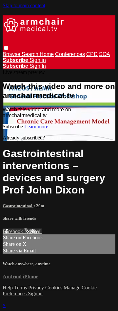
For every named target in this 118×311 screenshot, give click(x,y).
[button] (6, 48)
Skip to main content (24, 5)
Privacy (36, 287)
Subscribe (13, 126)
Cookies (54, 287)
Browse (12, 54)
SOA (104, 54)
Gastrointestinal (18, 205)
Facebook (13, 231)
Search (31, 54)
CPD (92, 54)
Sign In (38, 66)
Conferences (70, 54)
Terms (21, 287)
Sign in (38, 60)
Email (36, 231)
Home (47, 54)
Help (8, 287)
